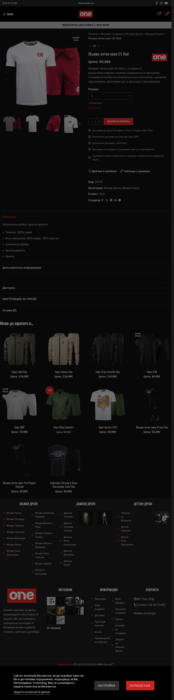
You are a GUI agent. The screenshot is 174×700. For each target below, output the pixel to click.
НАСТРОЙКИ (106, 685)
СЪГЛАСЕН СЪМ (139, 685)
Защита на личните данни (32, 692)
